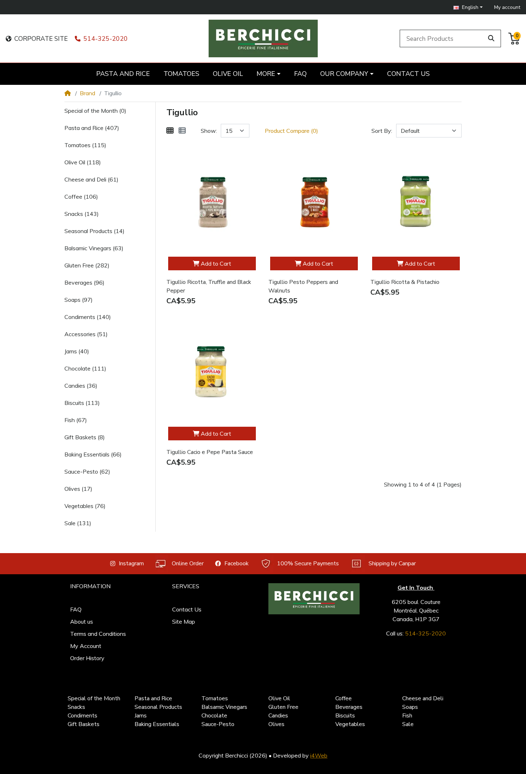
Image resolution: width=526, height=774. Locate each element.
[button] (468, 7)
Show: (209, 130)
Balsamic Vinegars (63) (93, 248)
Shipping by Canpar (392, 563)
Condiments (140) (87, 316)
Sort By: (381, 130)
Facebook (236, 563)
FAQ (76, 609)
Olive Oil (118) (82, 162)
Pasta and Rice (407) (91, 127)
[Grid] (170, 130)
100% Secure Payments (308, 563)
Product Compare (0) (291, 130)
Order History (87, 658)
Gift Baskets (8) (84, 437)
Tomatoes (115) (85, 145)
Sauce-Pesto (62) (87, 471)
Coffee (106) (81, 196)
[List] (182, 130)
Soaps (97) (78, 299)
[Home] (67, 93)
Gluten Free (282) (86, 265)
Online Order (188, 563)
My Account (85, 645)
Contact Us (186, 609)
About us (81, 621)
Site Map (183, 621)
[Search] (491, 38)
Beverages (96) (84, 282)
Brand (87, 93)
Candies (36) (80, 385)
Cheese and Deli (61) (91, 179)
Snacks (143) (81, 213)
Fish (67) (75, 420)
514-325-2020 (105, 38)
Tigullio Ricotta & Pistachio (404, 282)
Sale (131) (77, 523)
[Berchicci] (314, 599)
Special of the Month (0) (95, 110)
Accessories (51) (86, 334)
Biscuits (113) (82, 402)
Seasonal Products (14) (94, 230)
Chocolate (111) (85, 368)
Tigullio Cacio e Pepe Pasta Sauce (209, 452)
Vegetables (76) (85, 505)
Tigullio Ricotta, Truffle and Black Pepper (208, 286)
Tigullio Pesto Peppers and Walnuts (303, 286)
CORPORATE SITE (41, 38)
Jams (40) (76, 351)
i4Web (318, 755)
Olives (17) (78, 488)
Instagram (131, 563)
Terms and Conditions (98, 633)
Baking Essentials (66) (93, 454)
